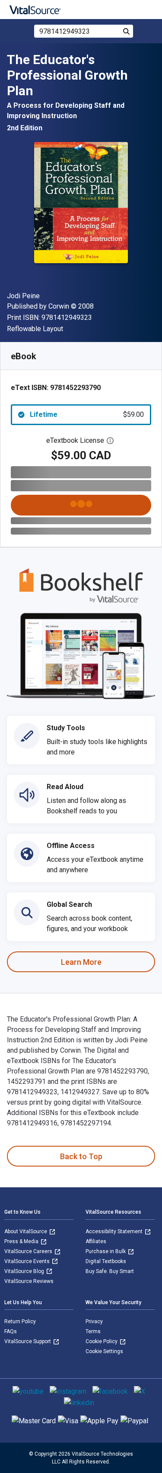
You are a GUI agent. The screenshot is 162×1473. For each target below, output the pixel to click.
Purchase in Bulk (106, 1251)
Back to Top (81, 1156)
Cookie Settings (104, 1351)
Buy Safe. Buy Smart (110, 1271)
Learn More (81, 962)
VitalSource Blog (24, 1271)
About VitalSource (26, 1231)
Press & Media (22, 1241)
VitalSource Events (27, 1261)
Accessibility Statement (115, 1231)
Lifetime (87, 414)
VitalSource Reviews (29, 1281)
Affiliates (96, 1241)
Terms (93, 1331)
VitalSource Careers (29, 1251)
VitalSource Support (28, 1341)
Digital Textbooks (106, 1261)
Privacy (94, 1321)
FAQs (10, 1331)
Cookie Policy (102, 1341)
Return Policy (20, 1321)
